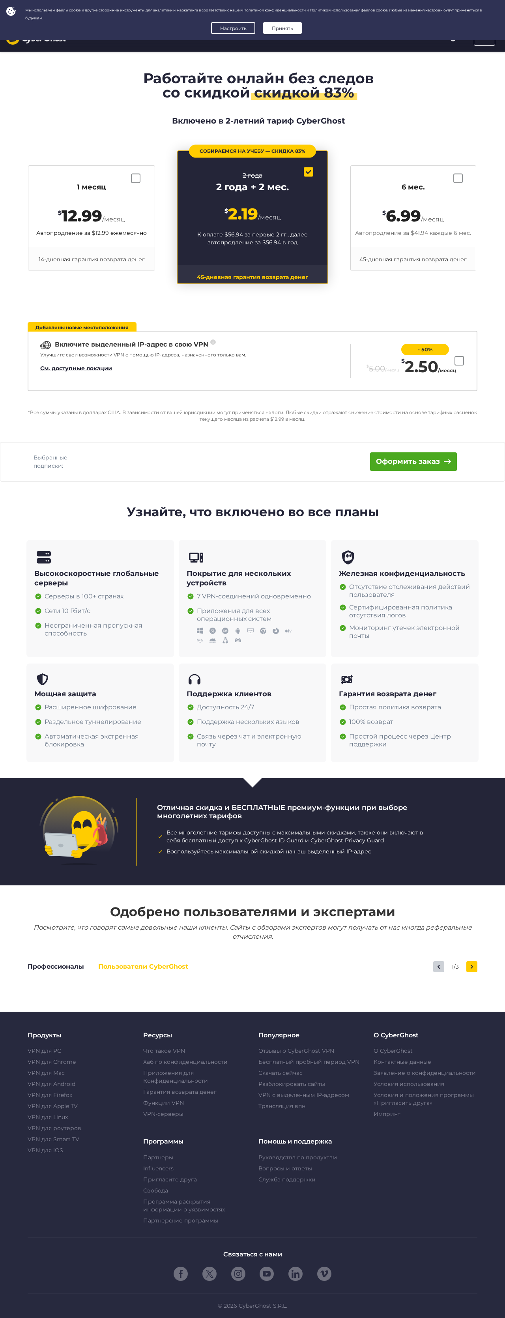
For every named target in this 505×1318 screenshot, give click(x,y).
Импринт (387, 1113)
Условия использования (409, 1083)
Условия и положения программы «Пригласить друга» (424, 1098)
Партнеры (158, 1157)
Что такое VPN (164, 1050)
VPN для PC (44, 1050)
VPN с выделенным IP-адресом (303, 1095)
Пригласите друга (170, 1179)
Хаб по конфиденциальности (185, 1061)
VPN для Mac (46, 1072)
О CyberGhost (393, 1050)
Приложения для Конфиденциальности (175, 1076)
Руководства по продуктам (297, 1157)
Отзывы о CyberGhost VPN (296, 1050)
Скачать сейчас (280, 1072)
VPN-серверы (163, 1113)
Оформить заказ (408, 461)
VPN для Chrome (52, 1061)
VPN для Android (51, 1083)
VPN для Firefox (50, 1095)
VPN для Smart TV (53, 1139)
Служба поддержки (287, 1179)
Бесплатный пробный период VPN (308, 1061)
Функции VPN (163, 1102)
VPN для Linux (48, 1117)
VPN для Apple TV (53, 1106)
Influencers (158, 1168)
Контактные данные (402, 1061)
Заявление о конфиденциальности (425, 1072)
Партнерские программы (180, 1220)
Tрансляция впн (281, 1106)
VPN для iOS (45, 1150)
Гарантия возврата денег (180, 1091)
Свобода (155, 1190)
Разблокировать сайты (291, 1083)
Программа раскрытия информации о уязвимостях (184, 1205)
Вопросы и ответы (285, 1168)
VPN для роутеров (54, 1128)
